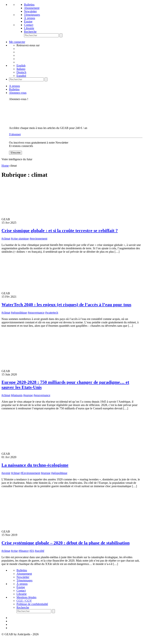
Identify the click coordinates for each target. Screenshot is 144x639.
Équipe (28, 21)
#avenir (6, 473)
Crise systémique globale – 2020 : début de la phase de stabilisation (66, 542)
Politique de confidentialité (32, 604)
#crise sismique (20, 238)
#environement (38, 238)
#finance (24, 550)
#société (39, 550)
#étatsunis (16, 395)
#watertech (51, 312)
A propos (14, 86)
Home (5, 165)
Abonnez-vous (17, 92)
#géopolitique (19, 312)
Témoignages (32, 14)
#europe (28, 395)
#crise (14, 550)
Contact (28, 24)
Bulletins (29, 4)
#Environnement (30, 473)
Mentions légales (26, 597)
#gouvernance (36, 312)
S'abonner (15, 134)
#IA (31, 550)
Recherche (30, 31)
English (21, 65)
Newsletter (30, 11)
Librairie (29, 28)
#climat (6, 238)
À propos (29, 18)
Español (21, 75)
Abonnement (31, 8)
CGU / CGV (24, 600)
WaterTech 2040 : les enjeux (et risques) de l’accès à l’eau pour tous (66, 304)
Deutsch (21, 72)
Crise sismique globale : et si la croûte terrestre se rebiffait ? (60, 230)
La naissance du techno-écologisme (35, 465)
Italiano (20, 68)
